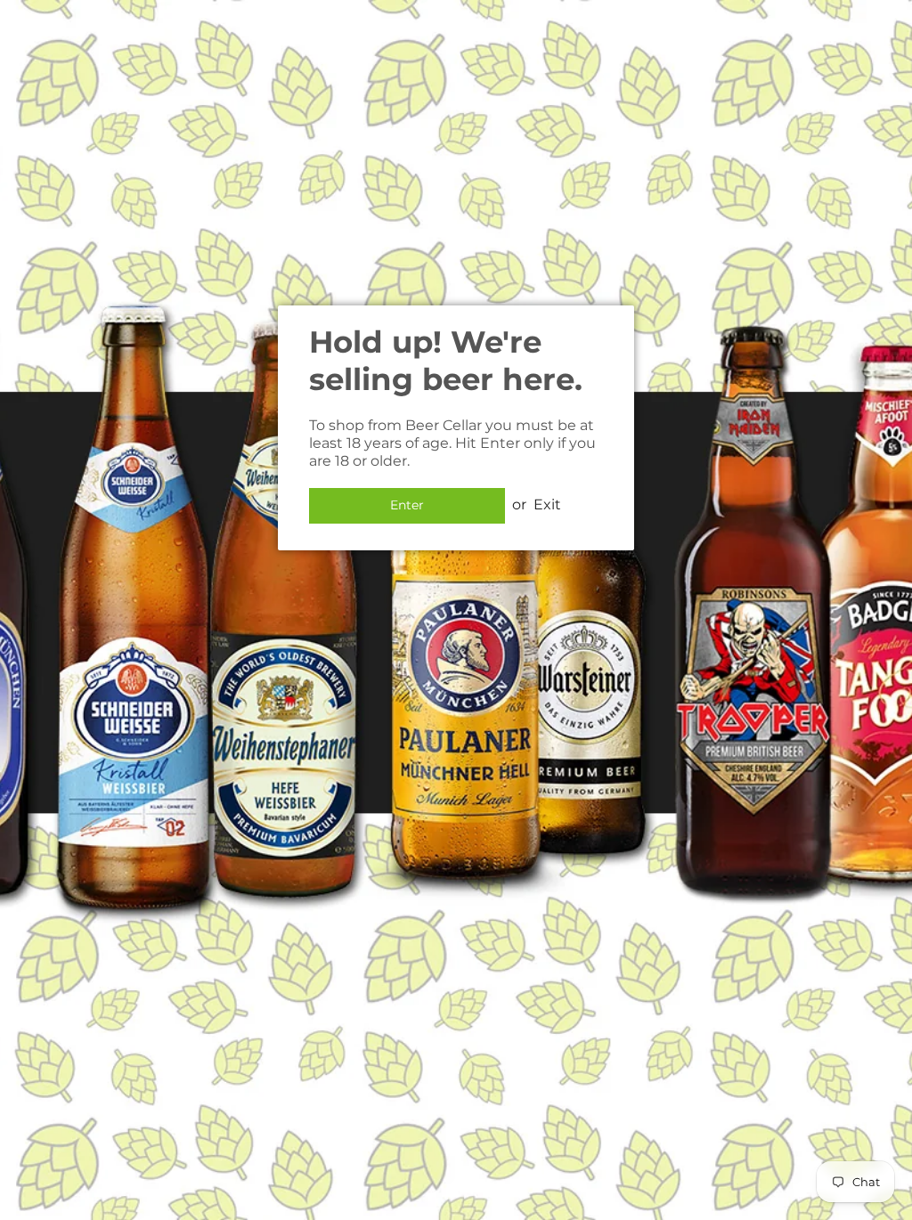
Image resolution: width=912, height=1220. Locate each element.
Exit (547, 504)
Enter (407, 505)
